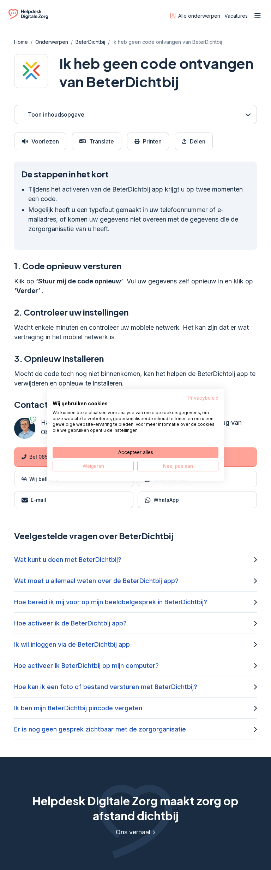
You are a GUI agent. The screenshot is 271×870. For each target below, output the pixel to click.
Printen (152, 141)
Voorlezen (45, 141)
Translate (101, 141)
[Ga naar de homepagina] (28, 17)
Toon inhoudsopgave (56, 114)
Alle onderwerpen (199, 16)
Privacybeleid (203, 398)
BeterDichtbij (90, 42)
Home (21, 42)
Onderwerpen (51, 42)
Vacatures (236, 16)
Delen (197, 141)
